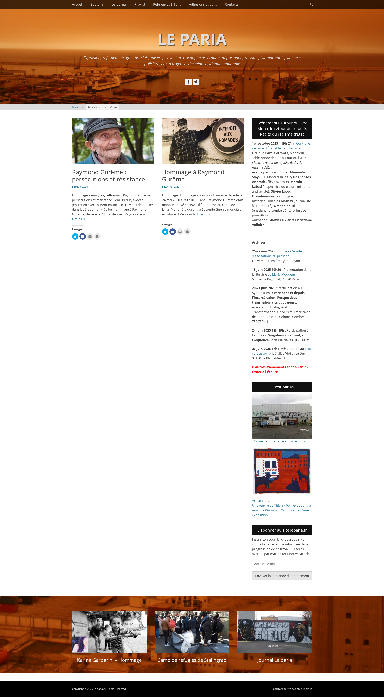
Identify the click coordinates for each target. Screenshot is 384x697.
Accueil (77, 4)
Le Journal (119, 4)
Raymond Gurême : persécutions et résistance (108, 175)
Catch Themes (303, 689)
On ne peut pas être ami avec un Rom (282, 441)
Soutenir (97, 4)
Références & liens (167, 4)
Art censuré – (262, 500)
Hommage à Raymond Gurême (193, 175)
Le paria (192, 39)
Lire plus (78, 219)
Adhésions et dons (203, 4)
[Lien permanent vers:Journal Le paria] (274, 632)
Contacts (231, 4)
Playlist (140, 4)
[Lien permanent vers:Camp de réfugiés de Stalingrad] (192, 632)
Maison (78, 107)
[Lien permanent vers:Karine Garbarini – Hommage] (109, 632)
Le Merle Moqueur (281, 274)
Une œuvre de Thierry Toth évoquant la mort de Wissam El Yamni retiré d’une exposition (281, 510)
